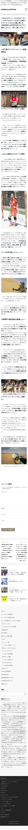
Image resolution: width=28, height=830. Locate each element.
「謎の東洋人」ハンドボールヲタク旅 (8, 781)
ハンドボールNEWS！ (7, 614)
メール (3, 514)
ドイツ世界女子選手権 (7, 665)
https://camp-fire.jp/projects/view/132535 (14, 466)
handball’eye (4, 674)
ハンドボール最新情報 (7, 653)
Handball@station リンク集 (15, 581)
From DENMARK (6, 671)
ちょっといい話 (5, 642)
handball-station (14, 821)
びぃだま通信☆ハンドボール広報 (10, 620)
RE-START (4, 633)
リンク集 (13, 30)
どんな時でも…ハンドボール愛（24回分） (9, 797)
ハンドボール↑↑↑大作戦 (8, 626)
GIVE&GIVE (4, 630)
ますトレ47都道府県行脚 (6, 810)
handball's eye (4, 790)
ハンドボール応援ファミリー (9, 645)
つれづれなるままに (7, 662)
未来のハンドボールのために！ (9, 648)
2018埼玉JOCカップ (7, 681)
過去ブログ (4, 668)
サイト (3, 520)
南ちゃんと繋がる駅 (6, 636)
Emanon (17, 823)
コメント (4, 491)
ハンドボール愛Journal (7, 617)
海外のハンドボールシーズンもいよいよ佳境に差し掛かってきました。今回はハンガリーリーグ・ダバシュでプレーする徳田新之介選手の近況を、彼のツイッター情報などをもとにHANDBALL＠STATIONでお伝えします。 (13, 750)
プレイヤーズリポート (7, 651)
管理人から (4, 684)
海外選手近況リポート (7, 677)
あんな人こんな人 (6, 623)
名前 (3, 508)
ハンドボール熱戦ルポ (7, 659)
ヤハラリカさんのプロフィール (12, 120)
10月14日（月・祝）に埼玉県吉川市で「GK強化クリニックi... (18, 599)
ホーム (3, 611)
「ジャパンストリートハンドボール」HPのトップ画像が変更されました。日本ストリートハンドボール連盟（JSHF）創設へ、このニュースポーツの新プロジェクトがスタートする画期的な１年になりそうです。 (14, 706)
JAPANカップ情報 (6, 656)
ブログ (3, 639)
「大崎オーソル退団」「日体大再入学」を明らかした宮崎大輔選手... (17, 573)
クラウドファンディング (17, 406)
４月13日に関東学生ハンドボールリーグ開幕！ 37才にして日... (17, 590)
